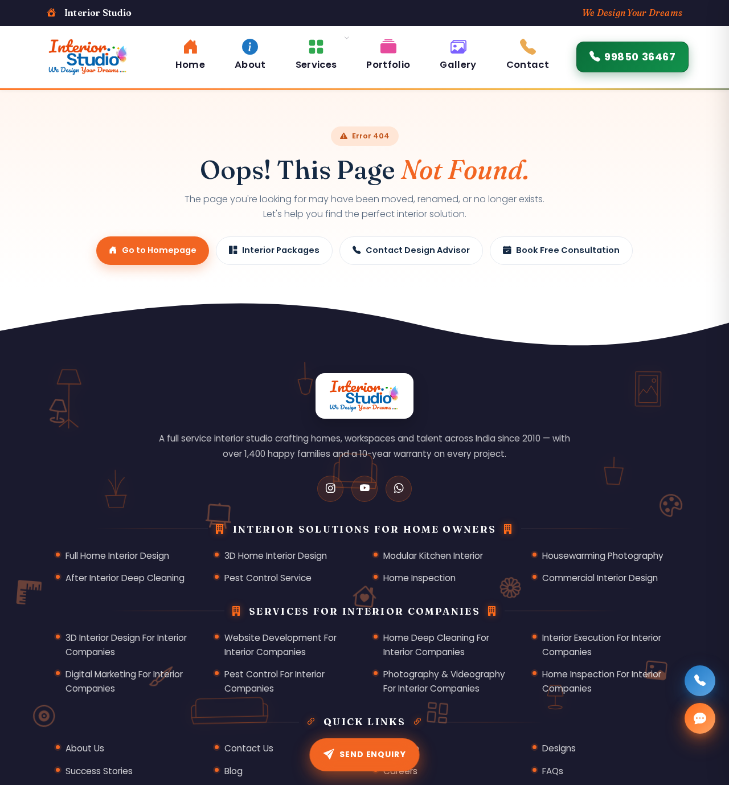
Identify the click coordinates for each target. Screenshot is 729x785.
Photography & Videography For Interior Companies (444, 681)
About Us (84, 748)
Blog (233, 771)
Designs (559, 748)
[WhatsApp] (399, 489)
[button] (316, 52)
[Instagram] (330, 489)
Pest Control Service (268, 578)
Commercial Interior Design (600, 578)
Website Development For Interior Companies (280, 645)
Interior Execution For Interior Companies (601, 645)
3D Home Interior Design (275, 556)
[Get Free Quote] (700, 718)
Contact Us (248, 748)
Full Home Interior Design (117, 556)
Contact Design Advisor (418, 250)
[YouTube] (364, 489)
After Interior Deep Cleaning (125, 578)
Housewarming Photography (603, 556)
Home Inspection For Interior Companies (601, 681)
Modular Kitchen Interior (433, 556)
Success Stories (99, 771)
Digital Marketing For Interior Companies (124, 681)
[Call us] (700, 680)
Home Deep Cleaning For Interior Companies (436, 645)
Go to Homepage (159, 250)
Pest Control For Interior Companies (274, 681)
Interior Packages (281, 250)
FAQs (552, 771)
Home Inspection (419, 578)
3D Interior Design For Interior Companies (126, 645)
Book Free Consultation (568, 250)
